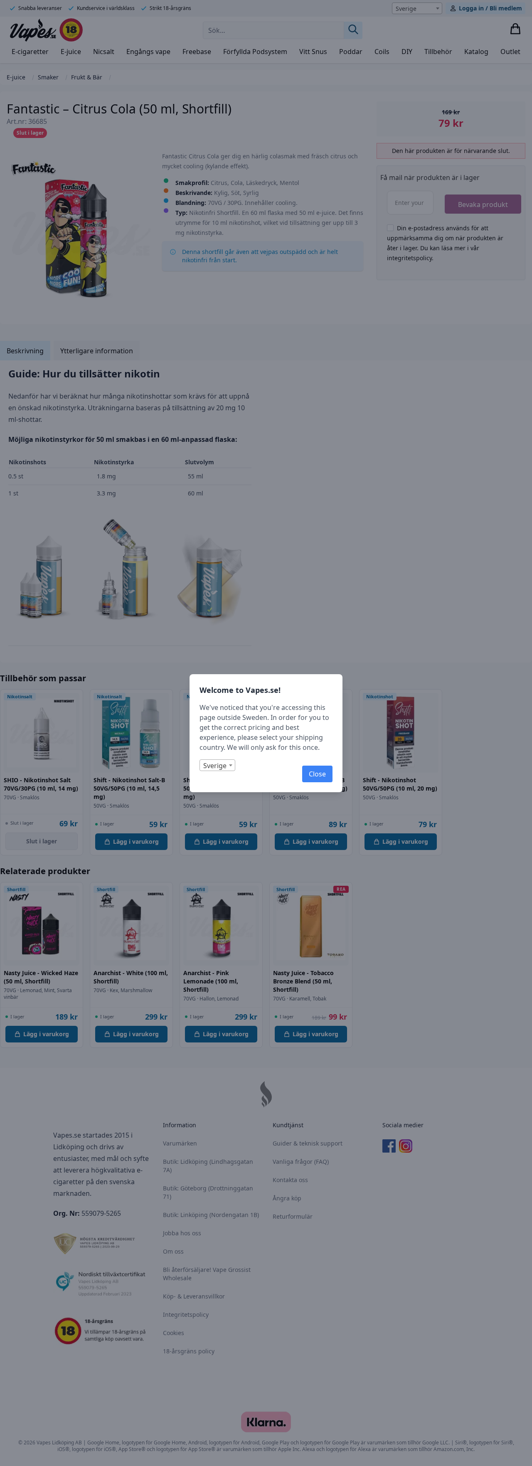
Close (317, 774)
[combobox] (217, 765)
